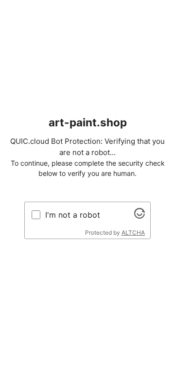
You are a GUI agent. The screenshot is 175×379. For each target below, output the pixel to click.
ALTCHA (133, 232)
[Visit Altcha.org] (139, 216)
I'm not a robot (72, 215)
